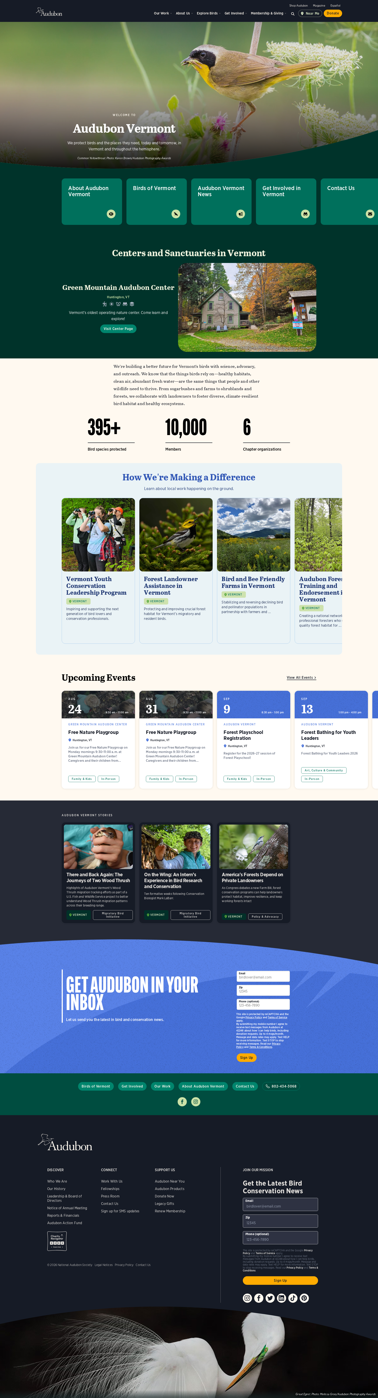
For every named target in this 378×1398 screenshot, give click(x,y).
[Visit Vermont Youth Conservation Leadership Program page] (98, 570)
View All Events (300, 677)
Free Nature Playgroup (98, 740)
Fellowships (110, 1189)
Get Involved (234, 13)
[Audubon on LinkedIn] (281, 1298)
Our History (56, 1189)
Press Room (110, 1196)
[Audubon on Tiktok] (293, 1298)
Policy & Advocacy (265, 916)
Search (293, 13)
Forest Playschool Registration (253, 740)
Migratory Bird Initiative (113, 915)
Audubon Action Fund (64, 1223)
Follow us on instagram (195, 1101)
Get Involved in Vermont (281, 191)
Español (335, 5)
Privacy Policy (253, 1017)
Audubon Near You (170, 1181)
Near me (313, 13)
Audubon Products (169, 1189)
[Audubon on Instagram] (247, 1298)
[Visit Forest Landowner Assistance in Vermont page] (176, 570)
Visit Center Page (118, 329)
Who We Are (57, 1181)
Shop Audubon (298, 5)
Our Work (161, 13)
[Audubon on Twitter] (270, 1298)
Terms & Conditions (260, 1047)
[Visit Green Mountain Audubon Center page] (189, 307)
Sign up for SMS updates (120, 1211)
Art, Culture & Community (324, 770)
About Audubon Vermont (88, 191)
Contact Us (245, 1086)
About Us (183, 13)
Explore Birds (207, 13)
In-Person (108, 779)
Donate (333, 13)
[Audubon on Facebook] (258, 1298)
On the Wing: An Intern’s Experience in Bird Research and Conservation (176, 872)
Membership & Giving (267, 13)
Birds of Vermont (154, 188)
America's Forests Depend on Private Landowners (253, 872)
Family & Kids (82, 779)
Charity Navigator (57, 1241)
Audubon (49, 11)
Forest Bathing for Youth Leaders (331, 740)
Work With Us (111, 1181)
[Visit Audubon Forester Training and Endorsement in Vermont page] (331, 570)
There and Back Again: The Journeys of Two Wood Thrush (98, 872)
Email (242, 973)
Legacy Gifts (164, 1204)
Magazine (319, 5)
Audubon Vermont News (221, 191)
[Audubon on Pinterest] (304, 1298)
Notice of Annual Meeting (67, 1208)
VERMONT (79, 601)
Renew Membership (170, 1211)
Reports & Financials (63, 1215)
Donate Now (164, 1196)
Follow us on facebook (182, 1101)
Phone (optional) (249, 1001)
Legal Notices (104, 1265)
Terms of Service (277, 1017)
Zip (241, 987)
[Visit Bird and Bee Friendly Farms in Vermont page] (253, 570)
